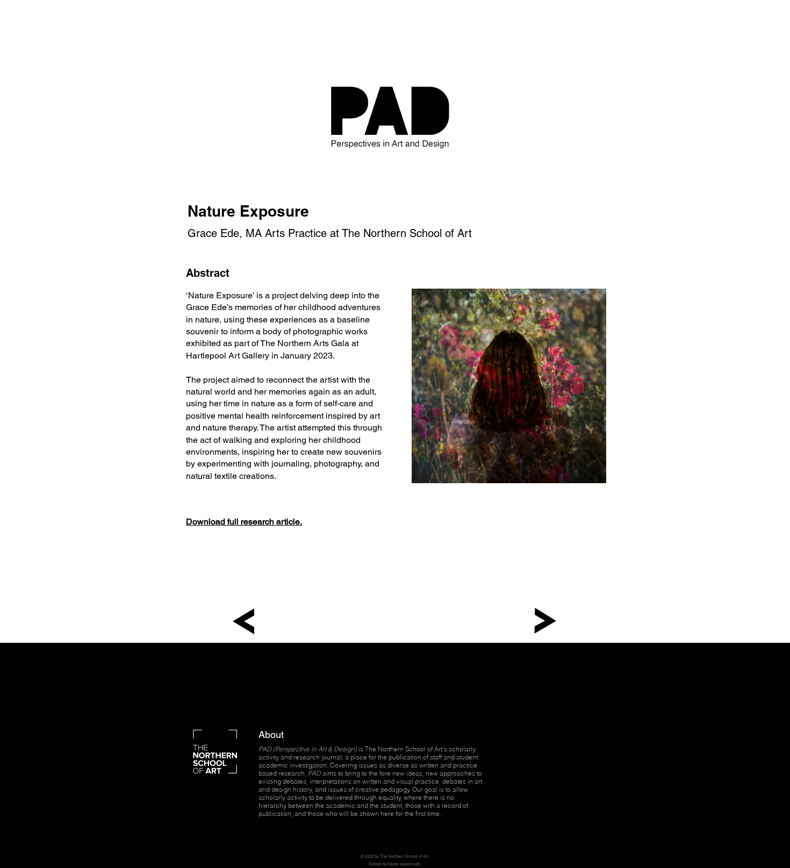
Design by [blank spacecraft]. (395, 863)
